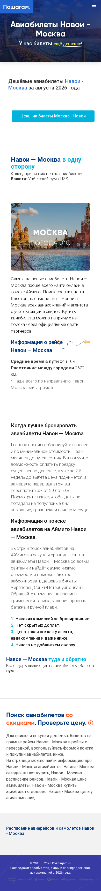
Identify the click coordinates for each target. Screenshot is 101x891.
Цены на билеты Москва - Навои (53, 116)
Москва (50, 232)
